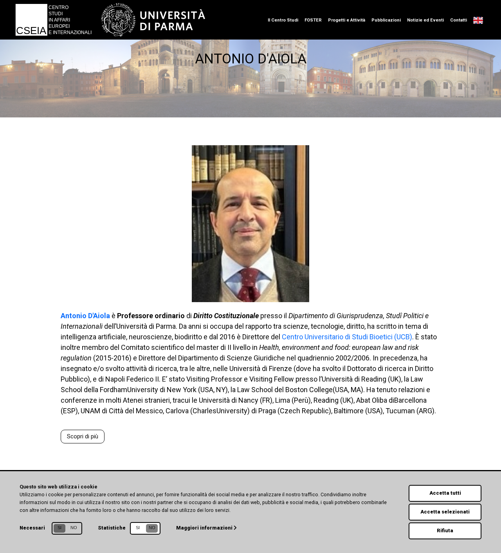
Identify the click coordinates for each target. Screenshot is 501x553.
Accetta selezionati (445, 512)
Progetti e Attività (346, 20)
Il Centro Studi (283, 20)
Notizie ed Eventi (425, 20)
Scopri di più (82, 436)
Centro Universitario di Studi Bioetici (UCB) (347, 337)
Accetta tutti (445, 493)
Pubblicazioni (386, 20)
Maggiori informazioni (205, 528)
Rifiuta (445, 530)
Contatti (458, 20)
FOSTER (313, 20)
